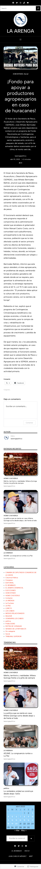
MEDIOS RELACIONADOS (14, 613)
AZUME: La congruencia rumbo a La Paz (18, 556)
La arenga (20, 31)
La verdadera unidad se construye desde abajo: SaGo (18, 792)
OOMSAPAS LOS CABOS (14, 618)
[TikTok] (24, 3)
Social (26, 74)
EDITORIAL (9, 583)
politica (8, 621)
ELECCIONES (10, 590)
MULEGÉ (8, 616)
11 (8, 820)
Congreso (9, 580)
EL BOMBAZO (10, 585)
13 (16, 820)
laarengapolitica (20, 156)
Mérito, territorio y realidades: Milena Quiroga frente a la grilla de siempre (20, 482)
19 (12, 824)
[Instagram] (20, 3)
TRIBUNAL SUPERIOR (13, 636)
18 (8, 824)
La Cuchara (9, 603)
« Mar (17, 830)
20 (16, 824)
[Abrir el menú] (20, 39)
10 (32, 816)
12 (12, 820)
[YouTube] (28, 3)
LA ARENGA (8, 553)
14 (20, 820)
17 (32, 820)
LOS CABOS (9, 611)
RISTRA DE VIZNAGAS (13, 626)
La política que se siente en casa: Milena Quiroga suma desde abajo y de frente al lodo (20, 519)
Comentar (29, 423)
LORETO (8, 608)
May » (23, 830)
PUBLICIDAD (10, 624)
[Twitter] (17, 3)
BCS (20, 163)
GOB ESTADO (18, 74)
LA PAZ (8, 606)
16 (28, 820)
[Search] (38, 8)
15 (24, 820)
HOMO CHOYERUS (11, 478)
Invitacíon (9, 598)
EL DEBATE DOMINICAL (14, 588)
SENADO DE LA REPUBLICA (15, 629)
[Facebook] (13, 3)
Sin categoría (10, 631)
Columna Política (11, 577)
